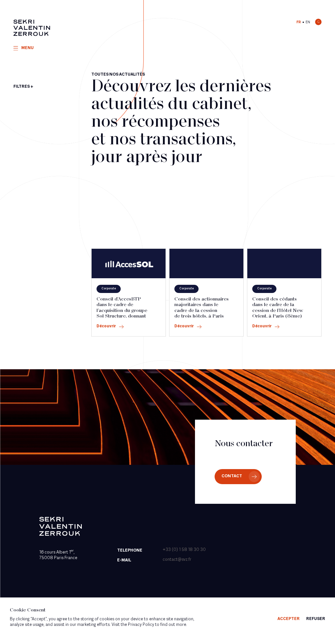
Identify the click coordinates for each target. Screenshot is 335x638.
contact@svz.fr (177, 559)
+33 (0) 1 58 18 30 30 (184, 550)
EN (308, 22)
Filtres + (23, 86)
